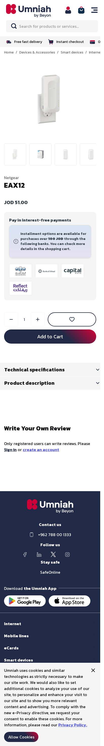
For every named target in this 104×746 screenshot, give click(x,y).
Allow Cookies (21, 737)
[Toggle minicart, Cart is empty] (81, 10)
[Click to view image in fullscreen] (50, 99)
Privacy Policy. (72, 725)
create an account (41, 450)
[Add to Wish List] (72, 319)
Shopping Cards (16, 652)
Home (9, 52)
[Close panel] (93, 670)
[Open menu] (94, 10)
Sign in (10, 450)
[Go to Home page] (32, 10)
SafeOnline (50, 572)
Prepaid (10, 640)
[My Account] (68, 10)
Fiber (8, 628)
